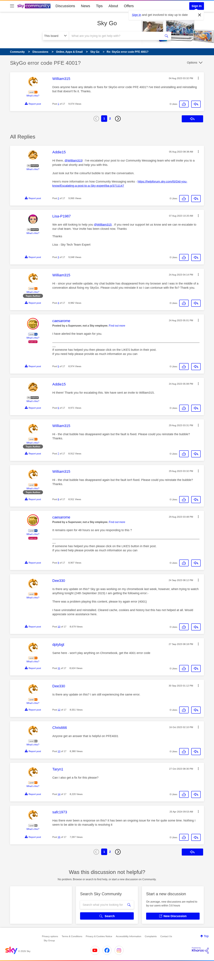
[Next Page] (118, 118)
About (113, 6)
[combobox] (115, 36)
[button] (198, 78)
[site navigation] (12, 6)
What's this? (32, 95)
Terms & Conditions (72, 936)
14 (59, 794)
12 (59, 709)
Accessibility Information (128, 936)
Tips (99, 6)
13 (59, 751)
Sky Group (49, 940)
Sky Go (107, 23)
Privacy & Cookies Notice (99, 936)
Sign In (197, 6)
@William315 (73, 160)
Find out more (117, 325)
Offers (129, 6)
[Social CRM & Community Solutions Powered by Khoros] (200, 950)
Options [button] (192, 62)
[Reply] (196, 104)
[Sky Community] (33, 6)
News (85, 6)
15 (59, 837)
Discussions (65, 6)
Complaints (151, 936)
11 (59, 668)
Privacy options (50, 936)
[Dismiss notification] (199, 15)
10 (59, 626)
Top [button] (206, 936)
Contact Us (166, 936)
